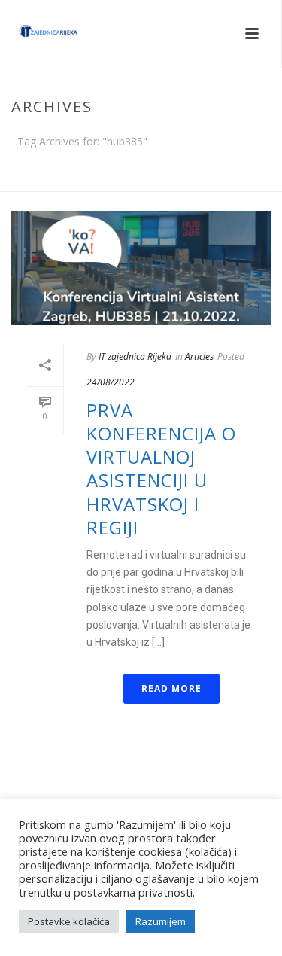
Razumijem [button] (160, 921)
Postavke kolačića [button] (69, 921)
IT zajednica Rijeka (135, 356)
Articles (199, 356)
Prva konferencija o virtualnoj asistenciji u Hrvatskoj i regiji (161, 468)
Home (137, 180)
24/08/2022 (110, 382)
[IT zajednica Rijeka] (34, 34)
